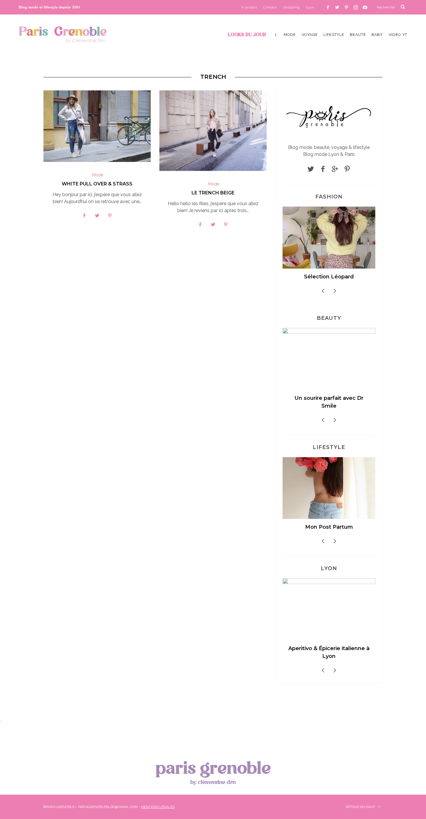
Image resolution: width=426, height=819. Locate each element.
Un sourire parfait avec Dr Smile (328, 402)
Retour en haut (361, 807)
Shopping (291, 7)
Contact (270, 7)
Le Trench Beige (213, 193)
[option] (329, 246)
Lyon (310, 7)
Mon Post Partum (329, 527)
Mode (97, 175)
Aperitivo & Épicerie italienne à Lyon (328, 652)
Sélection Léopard (329, 276)
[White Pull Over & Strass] (97, 126)
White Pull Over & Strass (97, 184)
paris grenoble (213, 771)
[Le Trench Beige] (213, 130)
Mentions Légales (157, 807)
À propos (249, 7)
